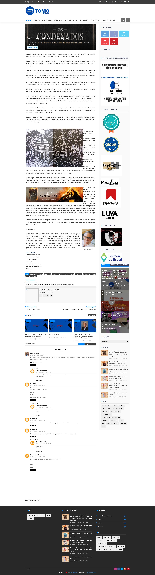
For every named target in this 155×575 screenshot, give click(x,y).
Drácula (77, 321)
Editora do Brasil (117, 408)
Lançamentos (47, 20)
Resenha (123, 423)
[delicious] (128, 1)
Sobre (43, 1)
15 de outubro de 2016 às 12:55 (38, 456)
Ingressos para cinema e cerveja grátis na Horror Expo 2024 (35, 335)
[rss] (122, 1)
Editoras (68, 20)
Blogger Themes (91, 573)
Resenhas (37, 20)
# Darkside (33, 274)
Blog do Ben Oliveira (35, 362)
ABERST (104, 405)
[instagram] (100, 1)
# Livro (54, 274)
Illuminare (105, 420)
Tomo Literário (41, 370)
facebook (93, 344)
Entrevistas (58, 20)
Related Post (30, 315)
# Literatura (47, 274)
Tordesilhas (119, 549)
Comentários (124, 265)
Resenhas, (87, 42)
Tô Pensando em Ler (37, 455)
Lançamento (40, 515)
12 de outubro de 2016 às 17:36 (44, 372)
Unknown (33, 419)
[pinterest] (112, 1)
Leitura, (54, 42)
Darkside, (48, 42)
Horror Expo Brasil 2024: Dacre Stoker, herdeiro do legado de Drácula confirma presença (83, 336)
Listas (85, 20)
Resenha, (80, 42)
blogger (81, 344)
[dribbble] (118, 1)
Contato (50, 1)
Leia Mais (93, 315)
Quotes (116, 423)
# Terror (34, 276)
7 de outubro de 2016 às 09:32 (38, 355)
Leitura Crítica (95, 20)
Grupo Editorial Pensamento (111, 417)
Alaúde (99, 537)
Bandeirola (120, 405)
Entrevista (105, 411)
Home (37, 1)
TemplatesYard (73, 573)
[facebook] (103, 1)
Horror (53, 321)
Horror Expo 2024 (54, 334)
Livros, (67, 42)
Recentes (114, 265)
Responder (33, 365)
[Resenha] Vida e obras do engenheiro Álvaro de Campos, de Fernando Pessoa (118, 385)
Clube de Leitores (109, 20)
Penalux (109, 423)
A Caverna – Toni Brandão (112, 303)
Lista (121, 420)
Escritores (77, 20)
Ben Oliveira (34, 353)
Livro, (63, 42)
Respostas (35, 368)
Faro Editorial (115, 411)
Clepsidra (116, 537)
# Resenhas (86, 274)
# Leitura (40, 274)
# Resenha (78, 274)
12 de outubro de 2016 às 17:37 (44, 407)
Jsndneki (33, 383)
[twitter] (106, 1)
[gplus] (109, 1)
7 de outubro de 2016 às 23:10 (38, 420)
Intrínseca (114, 420)
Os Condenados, (73, 42)
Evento (28, 321)
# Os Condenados (69, 274)
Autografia (111, 405)
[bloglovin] (115, 1)
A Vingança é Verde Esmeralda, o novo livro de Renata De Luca (113, 327)
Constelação (106, 408)
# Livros (60, 274)
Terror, (34, 44)
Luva (103, 423)
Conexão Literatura (105, 516)
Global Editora (106, 414)
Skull (103, 426)
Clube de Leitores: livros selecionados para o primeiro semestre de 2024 (113, 283)
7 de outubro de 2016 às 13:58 (38, 385)
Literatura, (59, 42)
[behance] (125, 1)
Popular (105, 265)
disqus (87, 344)
